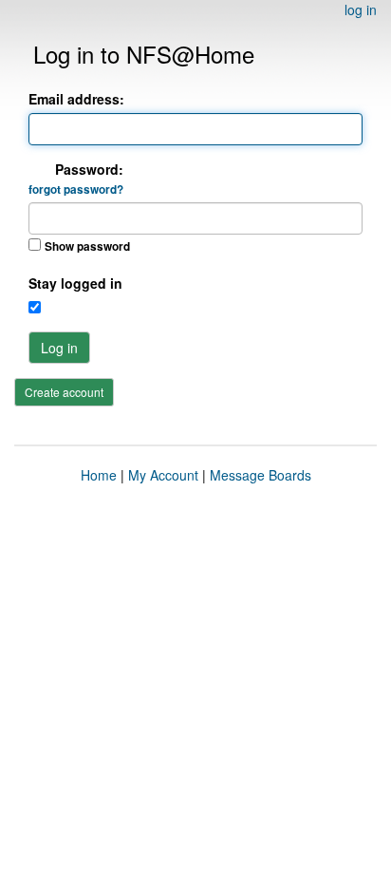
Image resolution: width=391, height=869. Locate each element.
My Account (163, 474)
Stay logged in (75, 283)
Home (99, 474)
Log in (59, 347)
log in (360, 9)
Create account (64, 392)
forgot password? (75, 189)
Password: (75, 179)
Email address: (76, 98)
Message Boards (260, 474)
